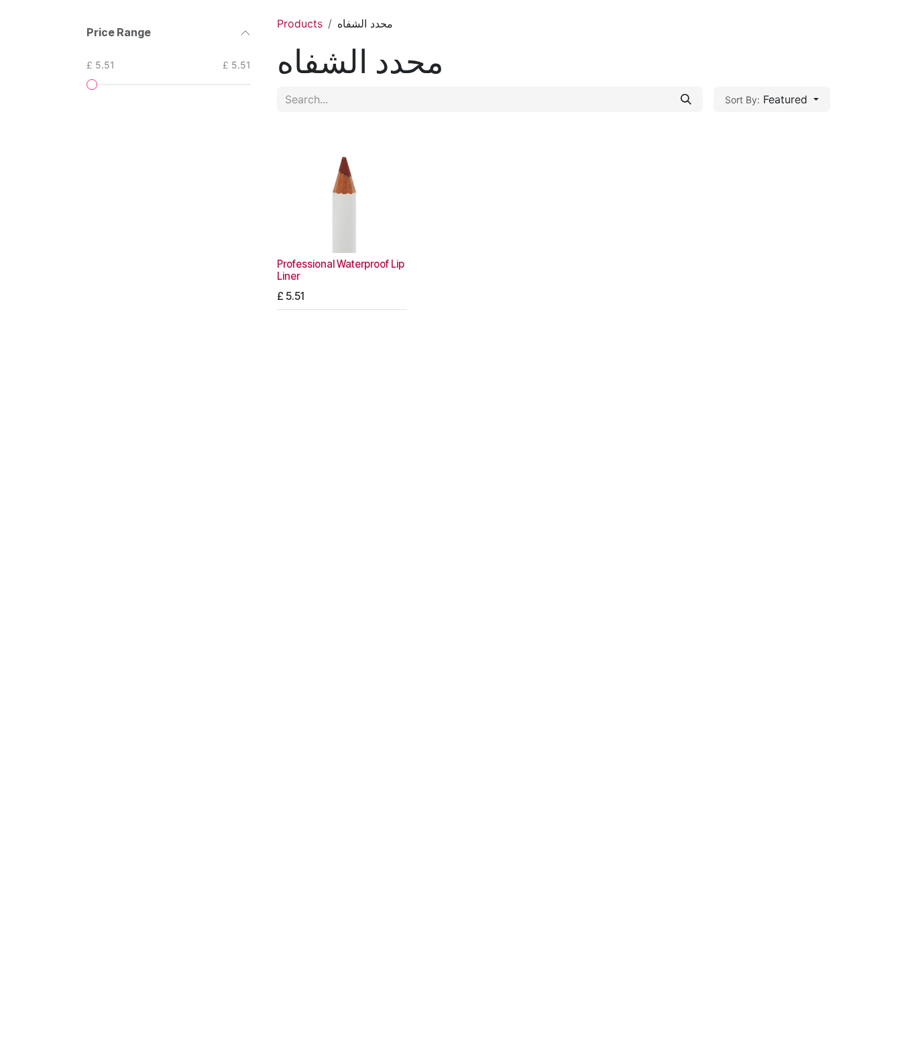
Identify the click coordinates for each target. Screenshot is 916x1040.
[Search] (686, 99)
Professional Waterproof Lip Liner (340, 270)
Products (300, 23)
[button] (771, 99)
